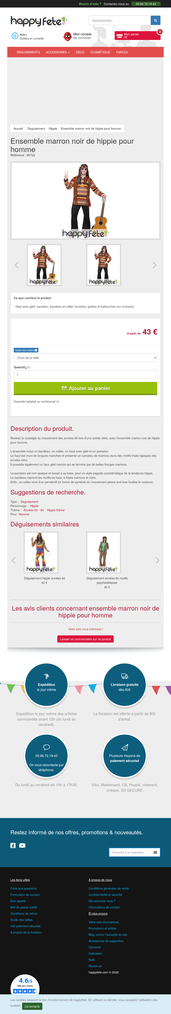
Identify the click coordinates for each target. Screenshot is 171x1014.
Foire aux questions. (23, 888)
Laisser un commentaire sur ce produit (85, 639)
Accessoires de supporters (106, 941)
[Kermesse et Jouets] (134, 50)
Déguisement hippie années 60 (44, 578)
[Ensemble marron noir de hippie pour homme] (56, 265)
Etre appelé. (18, 901)
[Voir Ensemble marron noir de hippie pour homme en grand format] (85, 200)
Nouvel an (95, 966)
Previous (16, 265)
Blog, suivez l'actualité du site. (108, 934)
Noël (92, 960)
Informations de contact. (105, 907)
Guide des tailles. (21, 920)
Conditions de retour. (24, 913)
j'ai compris (32, 1006)
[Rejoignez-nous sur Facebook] (13, 845)
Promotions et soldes (102, 928)
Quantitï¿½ (22, 367)
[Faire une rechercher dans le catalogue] (155, 20)
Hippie (34, 506)
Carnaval (95, 947)
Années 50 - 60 (34, 510)
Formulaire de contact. (25, 894)
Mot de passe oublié (23, 907)
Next (154, 265)
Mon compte (82, 35)
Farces (122, 52)
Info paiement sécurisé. (25, 926)
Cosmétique (100, 52)
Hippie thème (56, 510)
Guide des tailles (25, 350)
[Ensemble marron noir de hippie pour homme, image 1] (115, 265)
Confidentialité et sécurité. (106, 894)
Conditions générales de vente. (109, 888)
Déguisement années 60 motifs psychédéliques (107, 580)
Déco (80, 52)
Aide (22, 34)
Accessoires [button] (57, 52)
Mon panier (142, 35)
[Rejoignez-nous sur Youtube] (22, 845)
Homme (24, 514)
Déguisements (28, 52)
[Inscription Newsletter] (155, 852)
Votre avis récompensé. (104, 922)
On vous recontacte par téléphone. (46, 767)
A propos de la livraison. (26, 932)
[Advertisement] (85, 88)
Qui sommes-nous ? (102, 901)
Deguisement (29, 501)
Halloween (95, 953)
